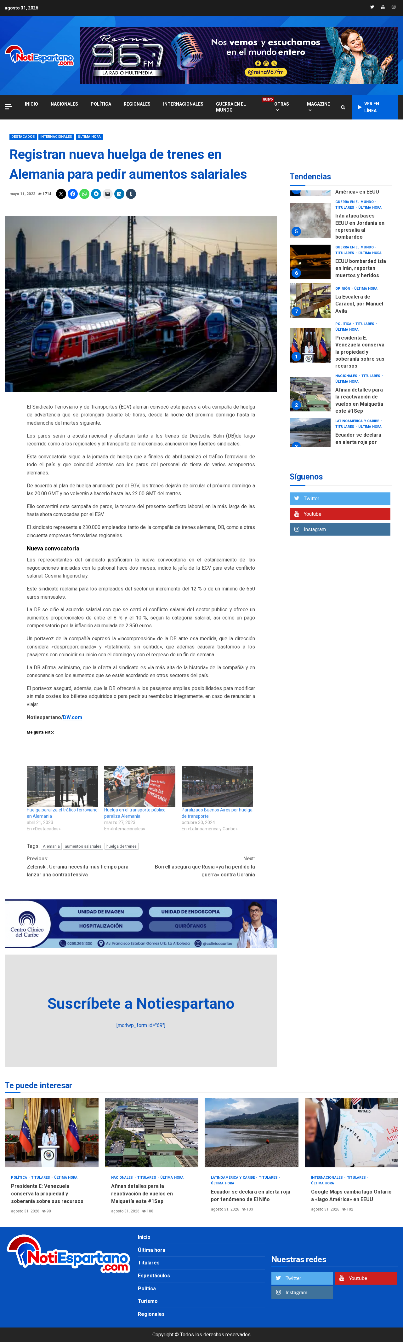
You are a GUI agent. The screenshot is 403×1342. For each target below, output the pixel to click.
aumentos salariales (83, 846)
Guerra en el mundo (239, 107)
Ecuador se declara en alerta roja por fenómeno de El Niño (310, 436)
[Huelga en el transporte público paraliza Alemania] (139, 786)
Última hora (89, 137)
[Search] (343, 107)
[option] (341, 222)
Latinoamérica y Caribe (357, 421)
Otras (281, 104)
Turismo (148, 1301)
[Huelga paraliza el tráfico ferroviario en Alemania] (62, 786)
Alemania (51, 846)
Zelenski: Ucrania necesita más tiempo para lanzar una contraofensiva (77, 867)
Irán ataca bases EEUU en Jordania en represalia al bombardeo (310, 220)
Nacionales (64, 104)
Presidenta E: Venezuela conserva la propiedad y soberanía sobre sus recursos (310, 345)
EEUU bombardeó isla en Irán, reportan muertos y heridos (310, 262)
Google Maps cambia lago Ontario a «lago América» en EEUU (352, 1132)
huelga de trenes (121, 846)
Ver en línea (371, 107)
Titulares (345, 208)
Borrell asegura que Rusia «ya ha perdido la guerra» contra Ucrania (205, 867)
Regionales (137, 104)
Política (101, 104)
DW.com (72, 717)
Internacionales (183, 104)
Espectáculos (154, 1276)
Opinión (343, 288)
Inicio (144, 1237)
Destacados (23, 137)
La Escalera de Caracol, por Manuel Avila (310, 300)
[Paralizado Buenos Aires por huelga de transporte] (217, 786)
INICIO (31, 104)
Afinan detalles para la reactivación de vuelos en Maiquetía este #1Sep (310, 394)
